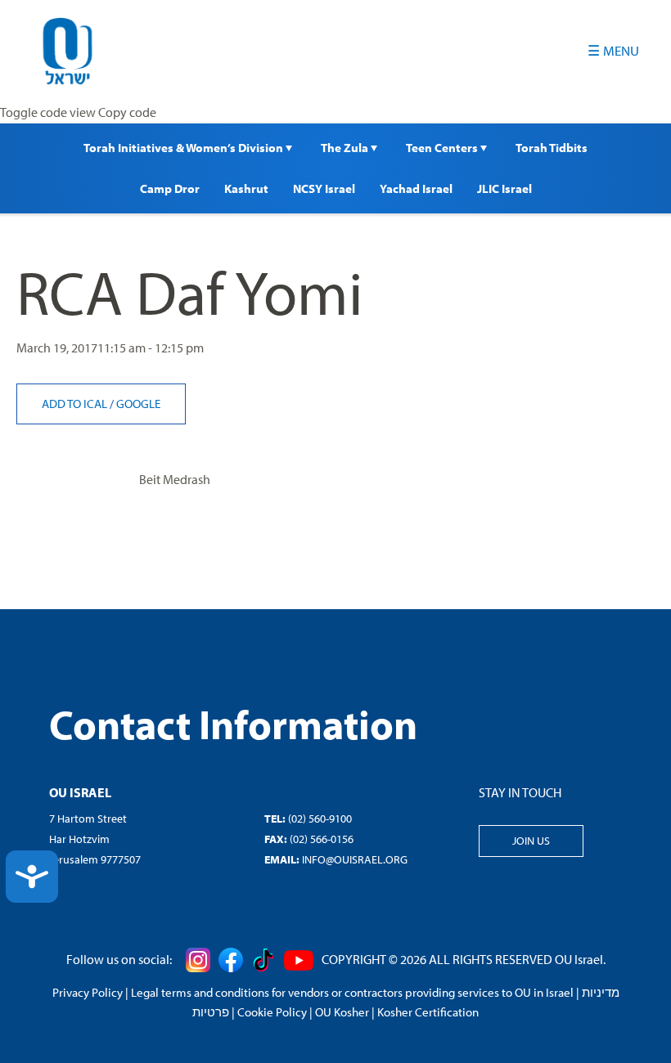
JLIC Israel (504, 188)
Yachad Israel (416, 188)
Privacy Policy (87, 992)
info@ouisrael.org (355, 859)
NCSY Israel (324, 188)
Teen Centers (443, 147)
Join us (531, 840)
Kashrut (246, 188)
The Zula (346, 147)
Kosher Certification (428, 1012)
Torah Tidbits (552, 147)
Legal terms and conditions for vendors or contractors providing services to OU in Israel (352, 992)
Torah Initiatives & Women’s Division (184, 147)
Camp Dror (170, 188)
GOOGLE (138, 403)
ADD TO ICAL (76, 403)
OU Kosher (342, 1012)
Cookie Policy (272, 1012)
